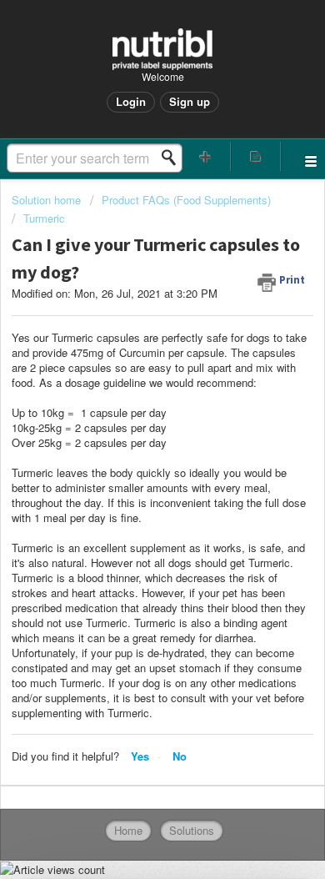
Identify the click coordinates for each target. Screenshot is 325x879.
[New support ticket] (205, 156)
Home (128, 830)
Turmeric (44, 218)
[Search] (173, 157)
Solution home (48, 200)
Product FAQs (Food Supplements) (186, 200)
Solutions (191, 830)
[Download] (131, 427)
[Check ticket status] (256, 156)
